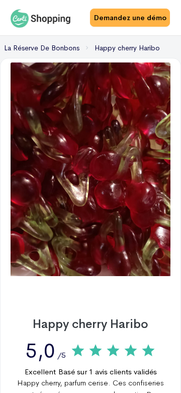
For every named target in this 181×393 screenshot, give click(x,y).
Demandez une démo (130, 17)
